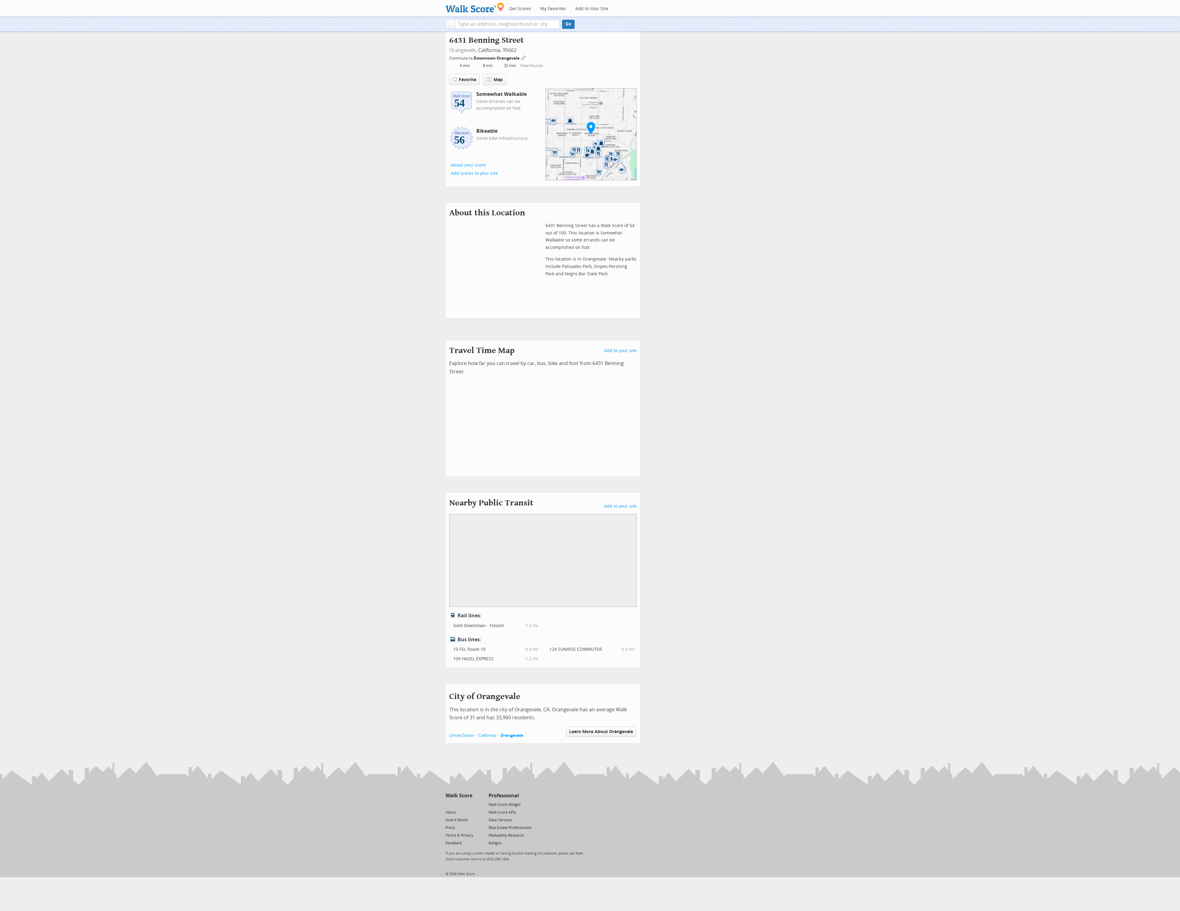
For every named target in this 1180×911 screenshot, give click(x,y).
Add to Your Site (591, 8)
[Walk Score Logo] (475, 7)
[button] (450, 24)
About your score (468, 165)
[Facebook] (458, 804)
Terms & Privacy (459, 835)
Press (450, 828)
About (451, 812)
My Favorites (553, 8)
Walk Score (459, 796)
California (487, 735)
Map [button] (498, 79)
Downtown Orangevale (497, 58)
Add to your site (620, 350)
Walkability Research (506, 835)
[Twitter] (449, 804)
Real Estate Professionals (510, 828)
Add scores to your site (474, 173)
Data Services (500, 820)
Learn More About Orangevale (601, 731)
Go (568, 24)
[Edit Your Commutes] (524, 57)
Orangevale (462, 50)
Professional (504, 796)
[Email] (468, 804)
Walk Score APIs (502, 812)
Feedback (454, 843)
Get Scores (520, 8)
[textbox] (507, 24)
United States (461, 735)
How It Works (457, 820)
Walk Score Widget (505, 805)
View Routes (531, 65)
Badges (495, 843)
